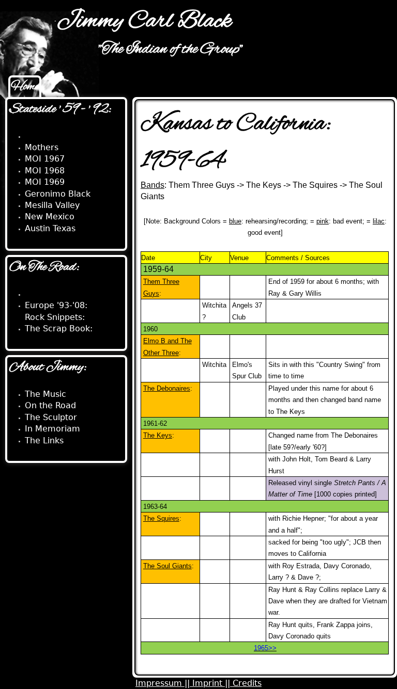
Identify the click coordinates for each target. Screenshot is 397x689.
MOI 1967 (45, 159)
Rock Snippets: (55, 317)
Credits (247, 683)
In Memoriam (52, 429)
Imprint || (212, 683)
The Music (45, 394)
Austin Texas (50, 228)
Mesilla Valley (52, 205)
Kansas (39, 136)
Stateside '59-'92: (60, 294)
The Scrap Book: (59, 328)
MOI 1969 (45, 182)
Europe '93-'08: (56, 305)
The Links (44, 440)
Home (25, 86)
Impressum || (163, 683)
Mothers (41, 147)
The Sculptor (51, 417)
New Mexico (49, 216)
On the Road (50, 405)
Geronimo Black (57, 194)
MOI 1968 (45, 170)
